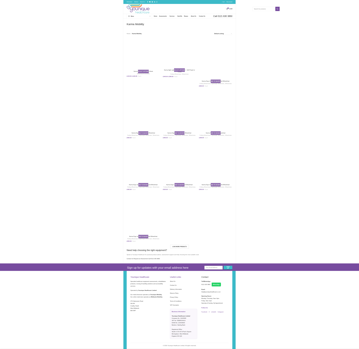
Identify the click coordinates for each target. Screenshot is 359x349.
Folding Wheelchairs (175, 74)
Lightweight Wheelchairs (217, 83)
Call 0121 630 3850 (154, 258)
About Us (172, 281)
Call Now (218, 22)
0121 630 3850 (206, 284)
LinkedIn (214, 312)
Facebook (204, 312)
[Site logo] (138, 8)
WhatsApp (216, 284)
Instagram (221, 312)
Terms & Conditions (175, 301)
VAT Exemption (180, 320)
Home (128, 33)
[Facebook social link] (148, 2)
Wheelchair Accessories (143, 73)
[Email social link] (150, 2)
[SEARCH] (277, 9)
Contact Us (130, 258)
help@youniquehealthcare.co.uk (210, 292)
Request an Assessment (141, 258)
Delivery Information (176, 289)
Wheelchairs (185, 74)
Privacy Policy (174, 297)
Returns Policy (174, 293)
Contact (204, 277)
